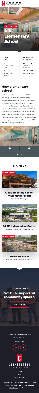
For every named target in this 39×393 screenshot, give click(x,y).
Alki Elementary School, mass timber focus (19, 194)
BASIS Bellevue (19, 256)
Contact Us (19, 304)
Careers (19, 371)
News (19, 374)
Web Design (14, 388)
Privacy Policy (22, 385)
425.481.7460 (19, 341)
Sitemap (31, 385)
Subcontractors (19, 377)
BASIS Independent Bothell (19, 226)
